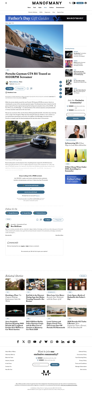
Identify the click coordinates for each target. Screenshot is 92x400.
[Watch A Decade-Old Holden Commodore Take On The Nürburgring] (69, 73)
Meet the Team (9, 357)
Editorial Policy (83, 351)
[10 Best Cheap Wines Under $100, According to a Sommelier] (76, 155)
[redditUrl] (68, 341)
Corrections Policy (82, 354)
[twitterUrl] (23, 341)
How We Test (8, 369)
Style (39, 7)
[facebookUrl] (18, 341)
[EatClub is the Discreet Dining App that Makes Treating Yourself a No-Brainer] (35, 284)
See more (83, 275)
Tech (34, 7)
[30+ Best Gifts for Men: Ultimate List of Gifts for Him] (69, 82)
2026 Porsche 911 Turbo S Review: (76, 324)
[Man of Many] (46, 372)
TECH (8, 292)
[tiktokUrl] (40, 341)
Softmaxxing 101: (75, 144)
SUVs (41, 12)
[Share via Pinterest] (61, 63)
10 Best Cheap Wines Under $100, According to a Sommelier (76, 169)
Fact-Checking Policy (81, 357)
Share (10, 88)
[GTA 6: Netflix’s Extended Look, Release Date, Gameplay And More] (69, 63)
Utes (53, 12)
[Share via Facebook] (61, 57)
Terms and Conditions (81, 363)
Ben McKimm (14, 81)
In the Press (8, 363)
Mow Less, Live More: (55, 297)
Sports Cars (60, 12)
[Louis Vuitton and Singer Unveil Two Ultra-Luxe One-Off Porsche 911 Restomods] (56, 311)
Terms (31, 198)
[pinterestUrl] (74, 341)
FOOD (28, 292)
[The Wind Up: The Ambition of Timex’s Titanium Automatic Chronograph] (69, 54)
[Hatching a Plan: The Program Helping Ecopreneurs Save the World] (15, 284)
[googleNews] (57, 341)
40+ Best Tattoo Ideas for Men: (80, 91)
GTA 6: (79, 64)
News (29, 7)
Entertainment (60, 7)
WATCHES (76, 51)
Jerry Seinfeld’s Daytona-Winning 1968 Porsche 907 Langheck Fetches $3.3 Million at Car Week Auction (14, 325)
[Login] (86, 3)
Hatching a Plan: (13, 298)
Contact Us (8, 366)
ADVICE (75, 88)
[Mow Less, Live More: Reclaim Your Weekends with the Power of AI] (56, 284)
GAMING (75, 60)
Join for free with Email (31, 192)
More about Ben (8, 235)
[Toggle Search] (70, 3)
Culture (51, 7)
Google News (27, 213)
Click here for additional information (69, 385)
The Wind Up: (80, 55)
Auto (45, 7)
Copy (20, 88)
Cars (13, 23)
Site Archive (83, 369)
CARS (8, 70)
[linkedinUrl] (62, 341)
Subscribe (80, 3)
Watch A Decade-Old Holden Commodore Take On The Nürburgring (80, 73)
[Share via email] (60, 97)
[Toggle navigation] (6, 3)
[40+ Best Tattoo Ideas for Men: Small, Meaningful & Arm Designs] (69, 91)
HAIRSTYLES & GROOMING (71, 140)
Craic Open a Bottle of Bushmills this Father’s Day (76, 297)
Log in (22, 246)
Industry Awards (9, 360)
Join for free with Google (31, 185)
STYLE (75, 79)
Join (27, 246)
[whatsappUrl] (51, 341)
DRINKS (67, 163)
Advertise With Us (10, 354)
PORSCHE (8, 219)
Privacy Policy (36, 198)
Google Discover (13, 213)
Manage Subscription (81, 366)
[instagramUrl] (29, 341)
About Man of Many (59, 235)
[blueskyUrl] (46, 341)
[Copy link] (61, 66)
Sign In (37, 195)
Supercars (47, 12)
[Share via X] (61, 60)
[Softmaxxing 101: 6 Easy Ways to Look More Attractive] (76, 131)
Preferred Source (41, 213)
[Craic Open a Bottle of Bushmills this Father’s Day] (77, 284)
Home (6, 23)
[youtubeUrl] (34, 341)
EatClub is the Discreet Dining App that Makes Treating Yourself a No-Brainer (35, 298)
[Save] (28, 88)
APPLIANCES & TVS (51, 292)
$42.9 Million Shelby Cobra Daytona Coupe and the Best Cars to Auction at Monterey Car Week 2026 (34, 325)
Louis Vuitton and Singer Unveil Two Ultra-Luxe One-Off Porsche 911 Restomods (56, 324)
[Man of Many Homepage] (47, 3)
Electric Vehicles (32, 12)
